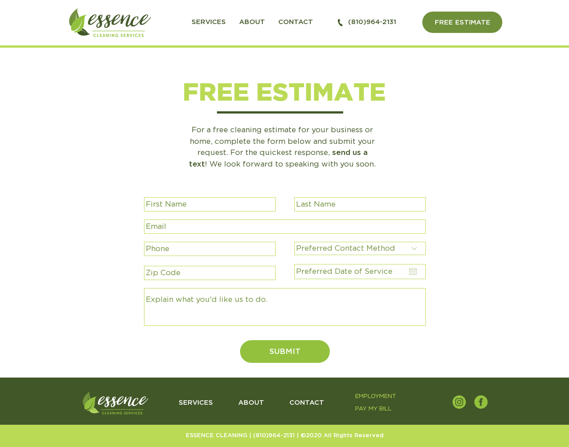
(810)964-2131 (275, 436)
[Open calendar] (413, 271)
